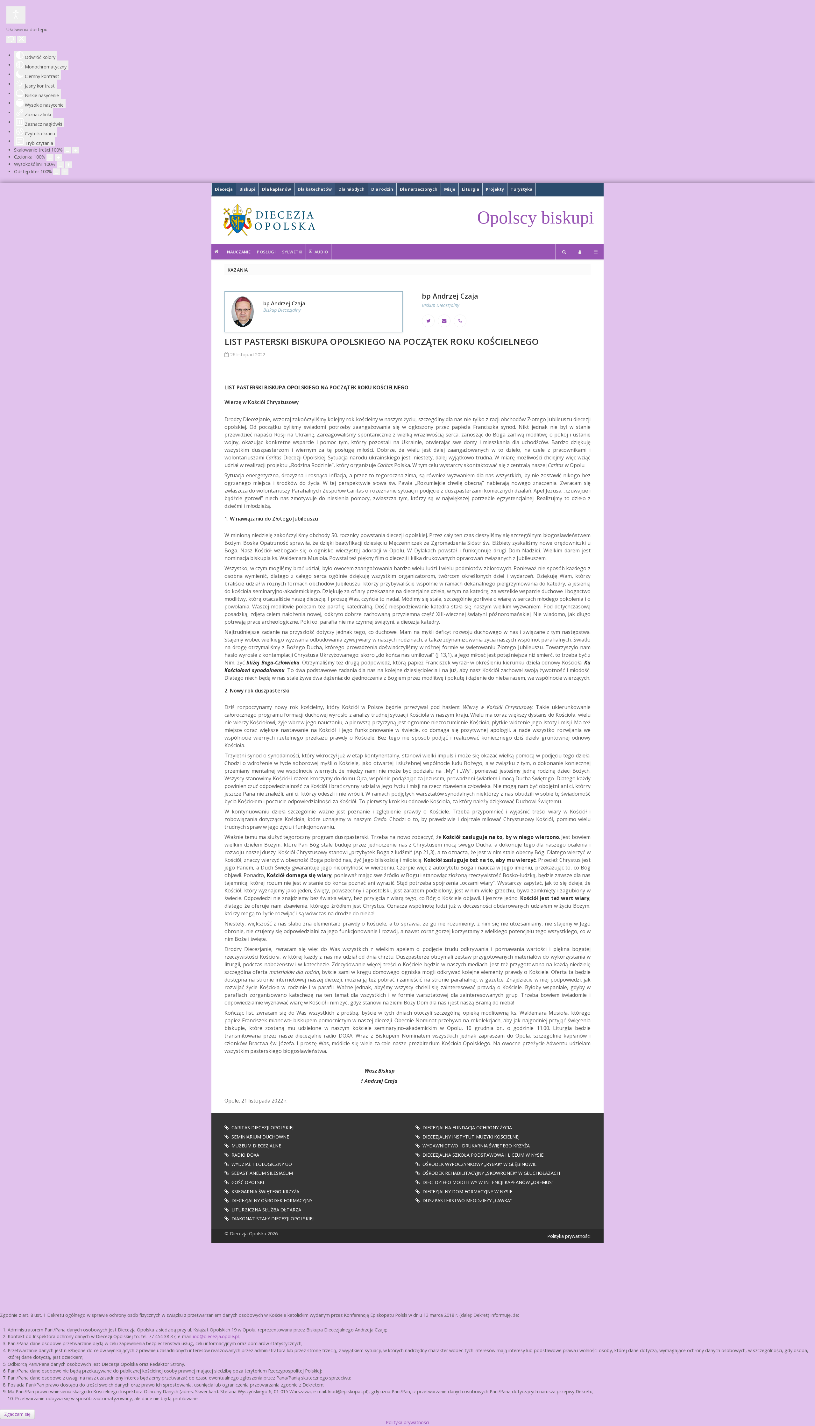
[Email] (444, 321)
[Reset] (11, 39)
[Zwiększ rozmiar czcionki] (58, 157)
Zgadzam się (17, 1414)
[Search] (564, 251)
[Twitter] (428, 321)
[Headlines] (268, 220)
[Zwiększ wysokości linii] (68, 164)
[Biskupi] (217, 252)
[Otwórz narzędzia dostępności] (15, 15)
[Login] (580, 251)
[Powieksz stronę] (75, 150)
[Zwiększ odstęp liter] (64, 171)
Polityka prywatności (569, 1236)
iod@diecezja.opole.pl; (216, 1336)
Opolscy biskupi (535, 217)
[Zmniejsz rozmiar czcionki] (49, 157)
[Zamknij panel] (21, 39)
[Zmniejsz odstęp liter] (56, 171)
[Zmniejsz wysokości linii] (60, 164)
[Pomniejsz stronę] (67, 150)
